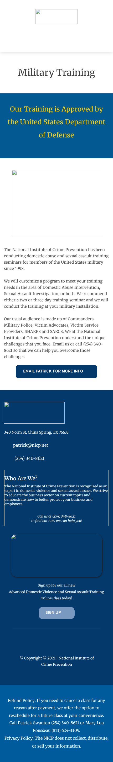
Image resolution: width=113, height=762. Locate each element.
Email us (61, 344)
